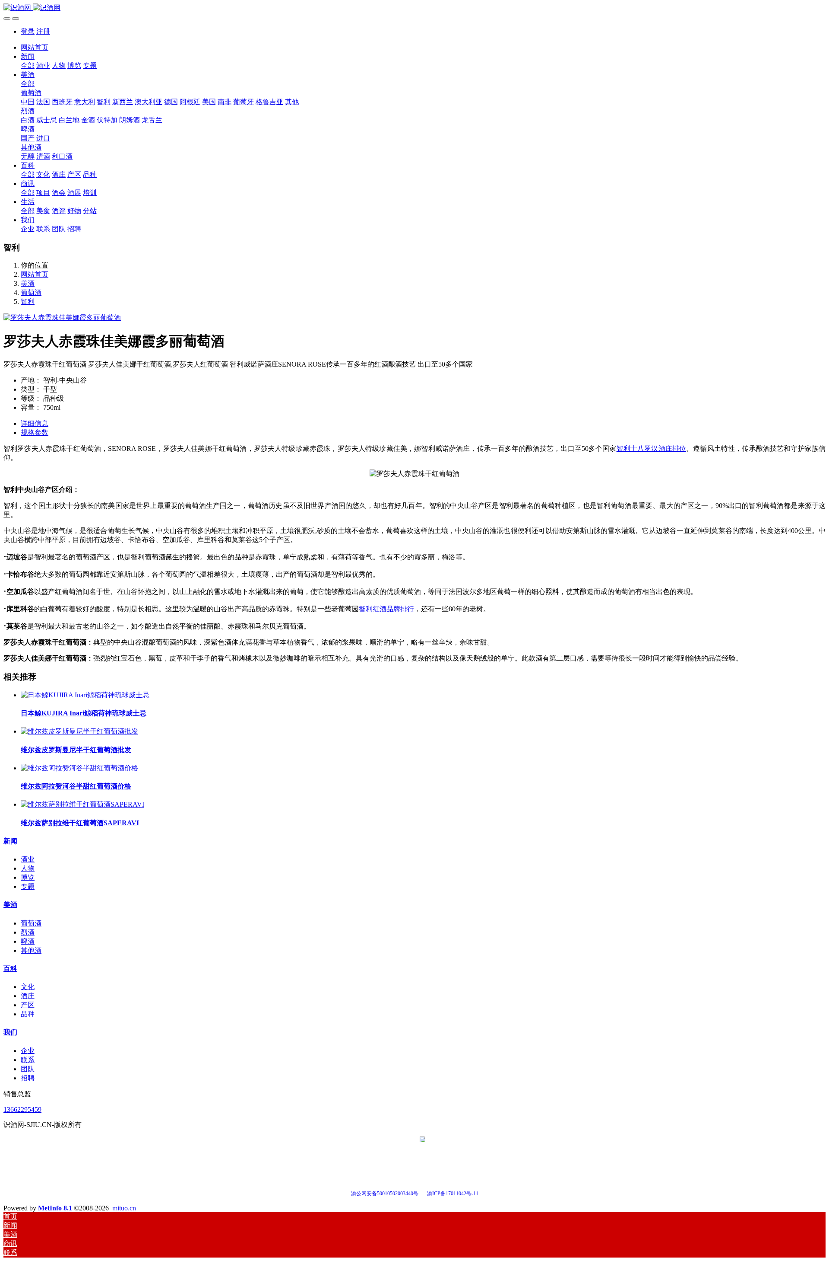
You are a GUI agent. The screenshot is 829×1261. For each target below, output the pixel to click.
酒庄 (28, 995)
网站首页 (34, 47)
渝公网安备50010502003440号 (384, 1194)
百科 (10, 968)
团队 (28, 1069)
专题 (28, 886)
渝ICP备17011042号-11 (452, 1194)
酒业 (28, 859)
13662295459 (22, 1109)
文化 (28, 986)
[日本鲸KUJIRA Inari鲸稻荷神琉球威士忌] (85, 695)
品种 (28, 1014)
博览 (28, 877)
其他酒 (31, 950)
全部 (28, 65)
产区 (28, 1005)
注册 (43, 31)
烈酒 (28, 932)
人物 (28, 868)
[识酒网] (414, 8)
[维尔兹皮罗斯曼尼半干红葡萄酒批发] (79, 731)
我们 (10, 1032)
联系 (28, 1059)
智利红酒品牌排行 (386, 609)
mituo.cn (124, 1208)
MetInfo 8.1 (55, 1208)
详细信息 (34, 423)
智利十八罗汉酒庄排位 (652, 448)
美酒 (28, 283)
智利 (28, 301)
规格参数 (34, 432)
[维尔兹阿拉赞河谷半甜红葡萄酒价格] (79, 768)
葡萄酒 (31, 292)
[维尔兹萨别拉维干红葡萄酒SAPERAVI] (82, 804)
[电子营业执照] (422, 1193)
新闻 (10, 841)
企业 (28, 1050)
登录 (28, 31)
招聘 (28, 1078)
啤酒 (28, 941)
